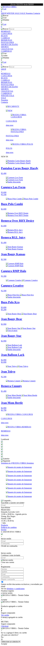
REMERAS (5, 31)
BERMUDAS (6, 40)
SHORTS (5, 47)
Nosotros (29, 13)
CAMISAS (5, 38)
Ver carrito (5, 615)
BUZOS (4, 36)
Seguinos (30, 463)
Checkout (4, 626)
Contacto (36, 13)
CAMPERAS (6, 51)
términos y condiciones (16, 589)
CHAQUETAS (7, 49)
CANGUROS (6, 33)
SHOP (3, 13)
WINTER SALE (13, 13)
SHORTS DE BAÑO (9, 44)
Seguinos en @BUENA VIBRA (14, 463)
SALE (23, 13)
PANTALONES (7, 42)
